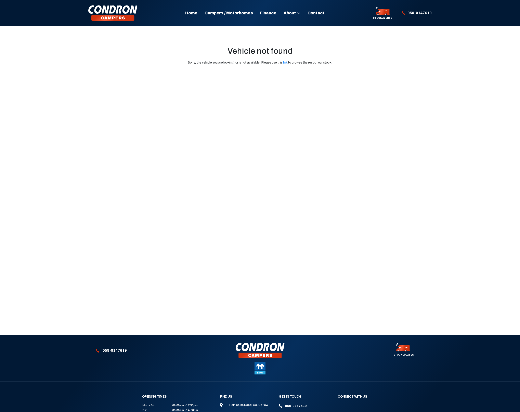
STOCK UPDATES (403, 355)
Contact (316, 13)
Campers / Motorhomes (229, 13)
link (285, 62)
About (290, 13)
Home (191, 13)
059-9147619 (419, 13)
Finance (268, 13)
